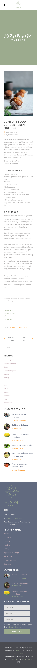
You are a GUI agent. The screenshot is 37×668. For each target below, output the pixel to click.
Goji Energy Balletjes (20, 425)
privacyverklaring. (14, 627)
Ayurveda (7, 534)
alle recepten (9, 360)
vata (5, 399)
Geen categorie (10, 371)
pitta (6, 388)
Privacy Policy (14, 659)
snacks (6, 392)
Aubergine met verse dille (22, 445)
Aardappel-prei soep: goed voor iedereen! (22, 454)
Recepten (8, 556)
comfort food (16, 327)
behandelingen (10, 363)
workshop (8, 403)
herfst (25, 327)
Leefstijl (7, 541)
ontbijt (6, 385)
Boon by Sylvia (13, 135)
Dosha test (8, 537)
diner (6, 367)
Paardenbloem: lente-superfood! (20, 435)
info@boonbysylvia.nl (13, 518)
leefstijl (6, 378)
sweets (7, 396)
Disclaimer (8, 564)
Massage (7, 549)
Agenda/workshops (11, 553)
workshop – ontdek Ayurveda (19, 415)
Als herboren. (18, 653)
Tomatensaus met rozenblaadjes (19, 465)
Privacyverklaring (11, 560)
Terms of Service (27, 659)
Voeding (7, 545)
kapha (6, 374)
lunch (6, 381)
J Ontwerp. (17, 650)
